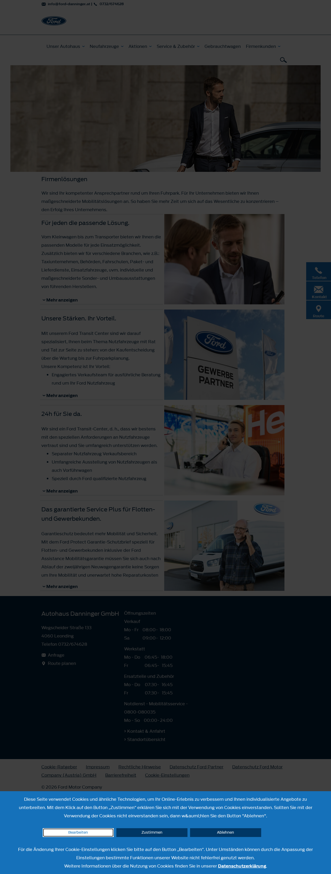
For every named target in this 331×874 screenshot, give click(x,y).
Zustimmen (151, 832)
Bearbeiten (78, 832)
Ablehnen (225, 832)
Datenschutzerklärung (242, 866)
